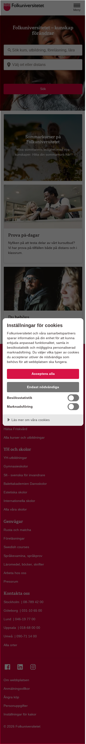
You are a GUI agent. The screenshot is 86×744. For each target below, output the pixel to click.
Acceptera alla (43, 374)
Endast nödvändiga (43, 387)
